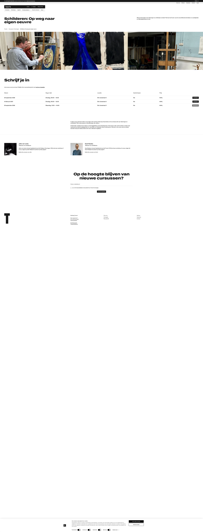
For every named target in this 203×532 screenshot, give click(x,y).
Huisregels (106, 217)
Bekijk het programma (31, 1)
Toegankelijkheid (74, 224)
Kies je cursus (40, 6)
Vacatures (139, 217)
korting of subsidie (40, 87)
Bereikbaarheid (73, 222)
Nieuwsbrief (106, 218)
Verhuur (138, 215)
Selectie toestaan (136, 524)
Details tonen (115, 529)
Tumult (5, 29)
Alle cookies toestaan (136, 521)
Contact (138, 218)
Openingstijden (73, 220)
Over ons (105, 215)
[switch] (89, 530)
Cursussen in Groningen (13, 29)
